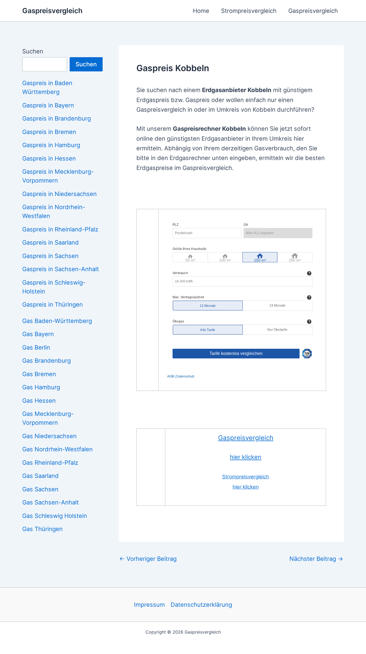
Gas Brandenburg (46, 360)
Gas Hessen (39, 400)
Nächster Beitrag (316, 559)
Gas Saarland (40, 475)
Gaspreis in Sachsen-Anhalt (60, 269)
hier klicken (245, 456)
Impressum (149, 604)
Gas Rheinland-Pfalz (50, 462)
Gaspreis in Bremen (49, 131)
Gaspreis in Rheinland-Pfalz (60, 229)
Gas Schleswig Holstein (54, 515)
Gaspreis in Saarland (50, 242)
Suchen (32, 51)
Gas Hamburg (41, 387)
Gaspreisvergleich (52, 10)
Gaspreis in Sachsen (50, 255)
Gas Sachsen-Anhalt (50, 502)
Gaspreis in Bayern (48, 105)
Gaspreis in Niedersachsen (59, 193)
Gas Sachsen (40, 489)
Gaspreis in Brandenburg (56, 118)
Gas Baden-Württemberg (57, 320)
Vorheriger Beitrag (148, 559)
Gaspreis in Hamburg (51, 144)
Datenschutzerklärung (201, 604)
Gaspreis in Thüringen (52, 304)
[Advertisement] (233, 194)
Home (201, 10)
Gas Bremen (39, 373)
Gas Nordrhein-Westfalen (57, 449)
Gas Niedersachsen (49, 436)
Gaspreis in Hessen (49, 158)
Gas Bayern (38, 333)
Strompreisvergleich (249, 10)
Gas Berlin (36, 347)
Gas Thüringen (42, 528)
